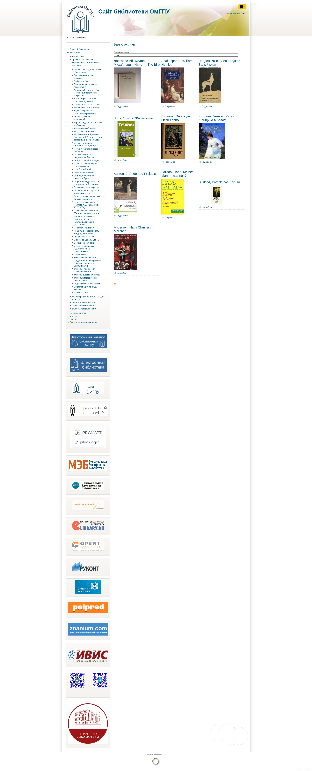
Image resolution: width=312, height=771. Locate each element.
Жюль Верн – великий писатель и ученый (85, 100)
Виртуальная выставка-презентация (85, 85)
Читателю (75, 52)
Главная (69, 38)
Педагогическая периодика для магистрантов (87, 197)
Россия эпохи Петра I (84, 236)
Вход (229, 13)
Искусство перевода (84, 131)
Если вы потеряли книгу (84, 309)
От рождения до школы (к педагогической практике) (86, 183)
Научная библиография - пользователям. (86, 165)
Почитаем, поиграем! (84, 228)
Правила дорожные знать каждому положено (86, 232)
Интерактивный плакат (85, 128)
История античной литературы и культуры (85, 144)
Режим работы (79, 56)
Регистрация (239, 13)
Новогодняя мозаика (84, 172)
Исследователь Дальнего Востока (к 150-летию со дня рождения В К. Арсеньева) (88, 137)
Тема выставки (121, 52)
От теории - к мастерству (86, 187)
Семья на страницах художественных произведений (84, 249)
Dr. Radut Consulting (304, 769)
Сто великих (80, 254)
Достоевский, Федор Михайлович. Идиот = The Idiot (137, 62)
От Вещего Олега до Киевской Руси (84, 177)
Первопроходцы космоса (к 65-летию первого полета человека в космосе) (87, 213)
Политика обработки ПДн (156, 755)
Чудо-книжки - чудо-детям (87, 283)
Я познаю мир (81, 292)
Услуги (73, 316)
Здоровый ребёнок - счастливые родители (85, 112)
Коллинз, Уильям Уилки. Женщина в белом (217, 118)
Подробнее (122, 106)
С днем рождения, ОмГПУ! (87, 240)
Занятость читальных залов (84, 322)
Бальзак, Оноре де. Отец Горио (176, 118)
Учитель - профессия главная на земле (84, 270)
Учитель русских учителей (87, 275)
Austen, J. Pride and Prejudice (135, 173)
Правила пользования (82, 59)
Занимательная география (87, 104)
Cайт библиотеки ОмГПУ (133, 11)
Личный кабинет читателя (84, 302)
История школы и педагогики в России (84, 156)
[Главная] (80, 35)
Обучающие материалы (83, 305)
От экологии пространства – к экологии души (88, 191)
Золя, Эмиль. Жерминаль (133, 118)
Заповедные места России (87, 107)
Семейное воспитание (85, 243)
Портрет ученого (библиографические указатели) (84, 222)
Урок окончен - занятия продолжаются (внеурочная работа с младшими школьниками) (87, 261)
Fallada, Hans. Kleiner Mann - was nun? (177, 173)
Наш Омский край (82, 169)
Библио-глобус (81, 81)
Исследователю (78, 313)
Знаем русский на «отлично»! (82, 118)
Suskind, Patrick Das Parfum (219, 182)
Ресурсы (74, 319)
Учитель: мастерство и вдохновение (85, 279)
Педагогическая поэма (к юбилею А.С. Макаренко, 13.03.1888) (86, 205)
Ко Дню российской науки (86, 160)
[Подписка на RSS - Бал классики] (115, 284)
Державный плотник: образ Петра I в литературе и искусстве (87, 93)
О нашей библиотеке (80, 49)
